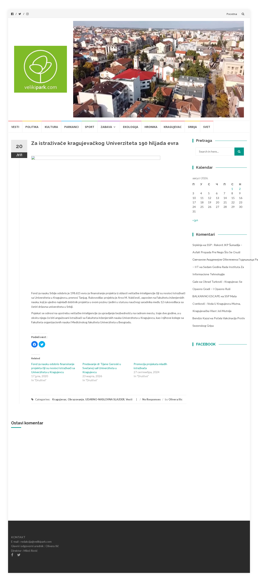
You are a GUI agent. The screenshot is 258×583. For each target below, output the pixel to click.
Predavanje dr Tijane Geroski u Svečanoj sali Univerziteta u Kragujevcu (101, 368)
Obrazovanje (76, 399)
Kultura (51, 127)
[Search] (239, 152)
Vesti (15, 127)
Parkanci (71, 127)
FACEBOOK (206, 344)
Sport (89, 127)
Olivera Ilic (175, 399)
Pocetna (232, 14)
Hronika (151, 127)
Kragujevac (173, 127)
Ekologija (130, 127)
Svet (206, 127)
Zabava (106, 127)
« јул (195, 220)
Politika (31, 127)
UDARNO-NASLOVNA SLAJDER (105, 399)
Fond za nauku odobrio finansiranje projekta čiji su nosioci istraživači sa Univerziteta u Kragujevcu (53, 368)
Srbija (192, 127)
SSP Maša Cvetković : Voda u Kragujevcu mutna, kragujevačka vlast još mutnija (216, 303)
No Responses (151, 399)
